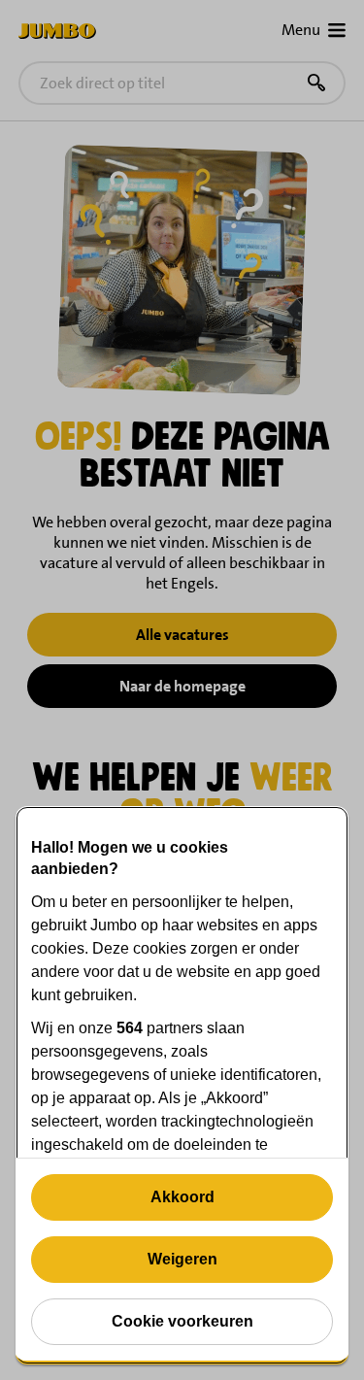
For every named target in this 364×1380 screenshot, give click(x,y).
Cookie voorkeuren (182, 1321)
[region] (182, 1085)
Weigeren (182, 1259)
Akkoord (182, 1197)
